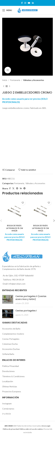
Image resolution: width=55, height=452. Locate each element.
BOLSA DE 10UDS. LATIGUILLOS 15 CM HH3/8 (14, 228)
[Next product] (9, 86)
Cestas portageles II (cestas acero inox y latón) (30, 298)
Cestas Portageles (10, 339)
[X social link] (13, 188)
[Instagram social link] (25, 3)
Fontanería (15, 80)
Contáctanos (8, 408)
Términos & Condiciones (13, 376)
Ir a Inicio (6, 413)
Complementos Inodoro (13, 334)
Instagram (7, 403)
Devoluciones (8, 371)
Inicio (4, 80)
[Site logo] (27, 10)
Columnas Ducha (10, 344)
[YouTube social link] (29, 3)
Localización (7, 381)
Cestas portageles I (26, 310)
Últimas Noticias (9, 386)
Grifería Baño (8, 354)
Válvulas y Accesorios (33, 80)
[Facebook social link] (21, 3)
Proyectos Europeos (11, 391)
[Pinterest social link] (17, 188)
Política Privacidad (10, 366)
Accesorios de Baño (11, 328)
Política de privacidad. (11, 429)
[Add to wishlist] (22, 202)
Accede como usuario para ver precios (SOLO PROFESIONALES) (14, 237)
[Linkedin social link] (33, 3)
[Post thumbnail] (7, 300)
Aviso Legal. (46, 426)
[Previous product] (3, 86)
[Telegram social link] (24, 188)
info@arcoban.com (17, 283)
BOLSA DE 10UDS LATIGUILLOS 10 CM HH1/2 (40, 228)
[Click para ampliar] (7, 70)
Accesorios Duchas (11, 349)
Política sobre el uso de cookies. (31, 429)
